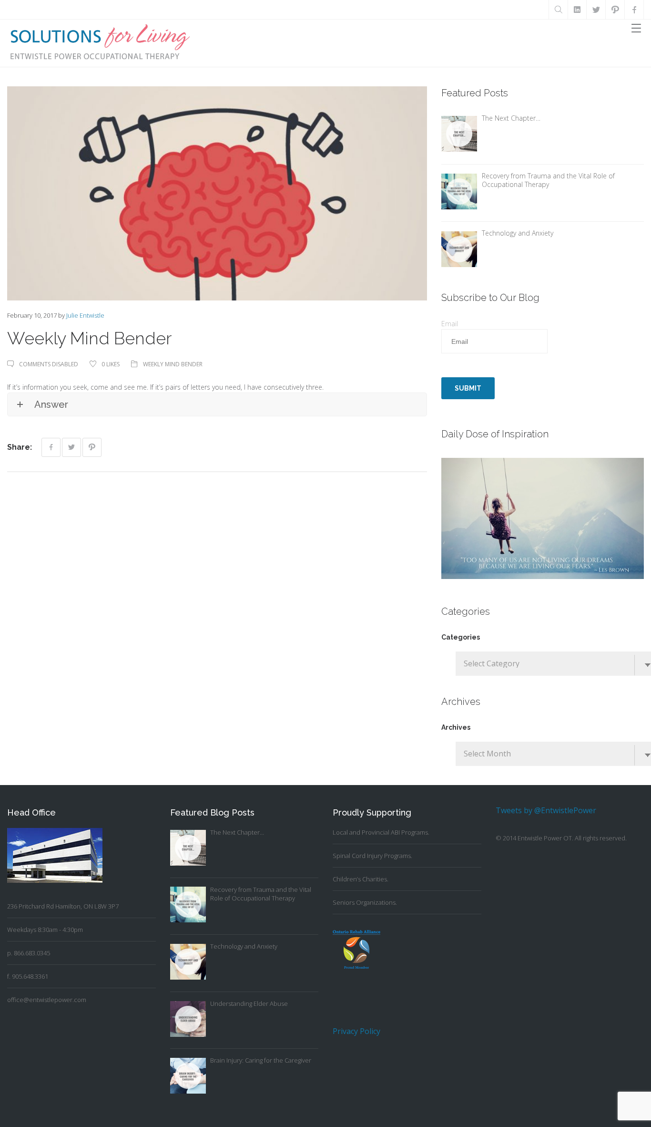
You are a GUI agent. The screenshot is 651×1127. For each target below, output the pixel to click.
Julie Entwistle (85, 315)
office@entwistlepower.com (46, 999)
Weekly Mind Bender (173, 364)
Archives (455, 727)
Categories (460, 637)
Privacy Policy (356, 1031)
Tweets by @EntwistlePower (546, 810)
